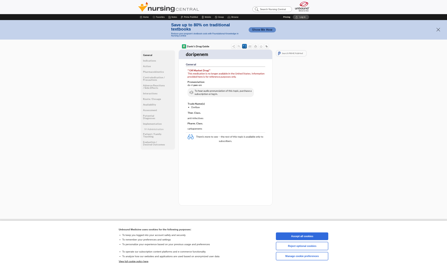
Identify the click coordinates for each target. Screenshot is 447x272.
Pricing (286, 17)
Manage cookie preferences (302, 256)
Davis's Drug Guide (198, 46)
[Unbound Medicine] (302, 6)
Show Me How (262, 29)
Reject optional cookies (302, 245)
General (147, 55)
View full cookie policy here (133, 261)
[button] (234, 17)
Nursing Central (181, 7)
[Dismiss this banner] (438, 29)
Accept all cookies (302, 236)
